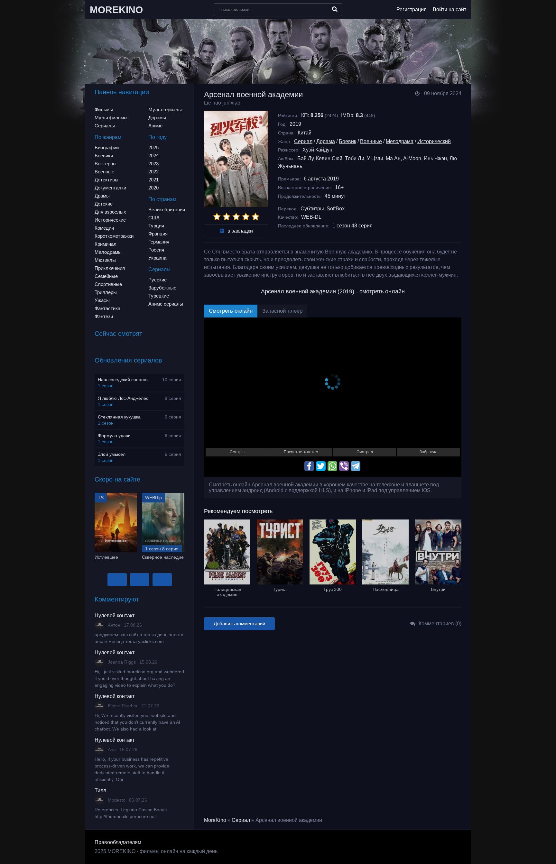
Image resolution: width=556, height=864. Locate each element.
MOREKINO (116, 10)
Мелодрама (399, 141)
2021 (153, 179)
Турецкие (158, 296)
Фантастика (107, 308)
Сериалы (105, 125)
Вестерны (105, 163)
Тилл (100, 790)
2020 (153, 187)
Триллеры (106, 292)
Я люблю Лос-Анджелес (123, 398)
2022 (153, 171)
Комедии (104, 228)
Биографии (107, 147)
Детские (104, 204)
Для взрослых (110, 212)
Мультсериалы (165, 109)
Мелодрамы (108, 252)
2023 (153, 163)
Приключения (110, 268)
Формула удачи (114, 435)
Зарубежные (162, 287)
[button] (117, 579)
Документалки (110, 187)
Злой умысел (111, 454)
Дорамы (157, 117)
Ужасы (102, 300)
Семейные (106, 276)
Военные (104, 171)
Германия (158, 241)
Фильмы (104, 109)
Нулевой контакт (114, 615)
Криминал (105, 244)
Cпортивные (108, 284)
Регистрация (411, 9)
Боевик (347, 141)
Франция (158, 233)
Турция (156, 225)
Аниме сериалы (165, 304)
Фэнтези (104, 316)
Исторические (110, 220)
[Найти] (334, 9)
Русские (157, 279)
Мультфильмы (111, 117)
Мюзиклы (105, 260)
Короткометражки (114, 236)
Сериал (303, 141)
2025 (153, 147)
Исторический (434, 141)
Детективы (106, 179)
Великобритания (166, 209)
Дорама (325, 141)
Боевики (104, 155)
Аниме (155, 125)
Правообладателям (118, 842)
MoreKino (215, 820)
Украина (157, 258)
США (154, 217)
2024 (153, 155)
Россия (156, 250)
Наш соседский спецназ (123, 379)
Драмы (102, 195)
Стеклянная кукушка (119, 416)
